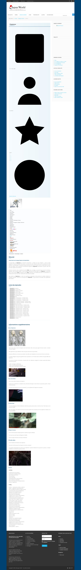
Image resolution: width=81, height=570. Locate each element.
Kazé (11, 235)
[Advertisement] (52, 5)
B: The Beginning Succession (59, 62)
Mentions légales (63, 547)
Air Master (56, 85)
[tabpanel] (29, 391)
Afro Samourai (57, 84)
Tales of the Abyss (57, 74)
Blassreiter (56, 95)
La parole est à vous (63, 542)
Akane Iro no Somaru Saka (59, 86)
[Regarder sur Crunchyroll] (11, 250)
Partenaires (62, 540)
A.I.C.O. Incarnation (57, 71)
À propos (61, 538)
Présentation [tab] (11, 253)
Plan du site (62, 554)
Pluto (55, 60)
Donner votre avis (12, 196)
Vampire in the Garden (58, 65)
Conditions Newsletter (64, 549)
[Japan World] (17, 8)
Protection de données (64, 548)
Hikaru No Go (56, 83)
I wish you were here (58, 93)
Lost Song (56, 72)
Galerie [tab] (21, 253)
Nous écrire (62, 541)
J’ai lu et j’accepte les (48, 542)
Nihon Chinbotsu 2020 (58, 73)
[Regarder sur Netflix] (15, 250)
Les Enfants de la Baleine (59, 75)
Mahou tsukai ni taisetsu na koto (60, 92)
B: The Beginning (57, 63)
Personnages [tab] (17, 253)
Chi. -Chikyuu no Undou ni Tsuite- (60, 61)
